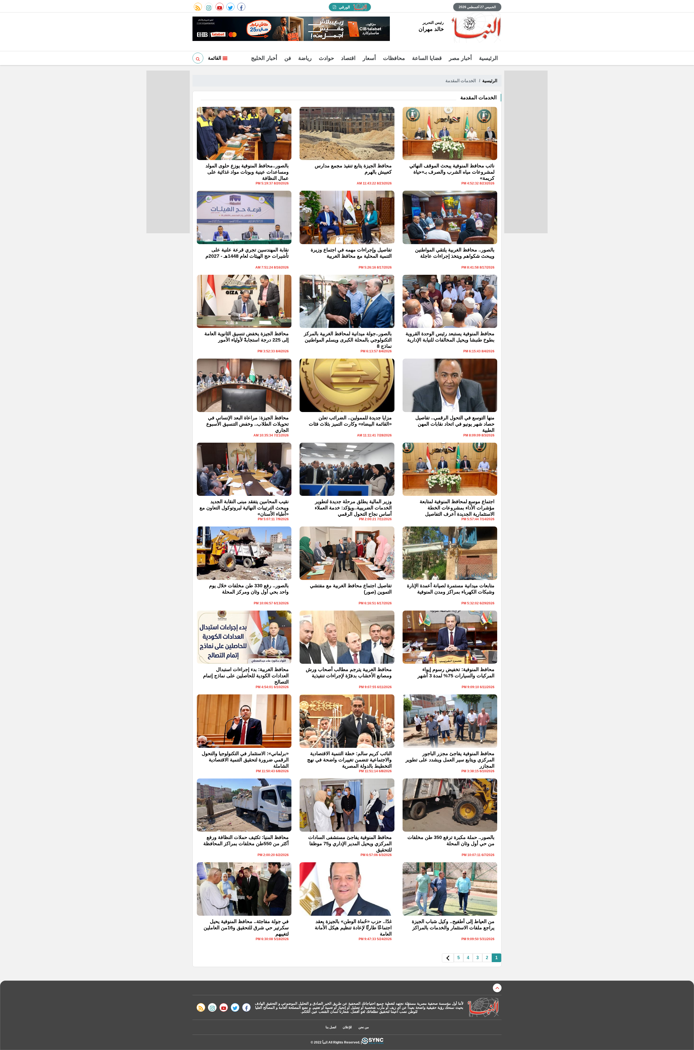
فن (287, 58)
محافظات (394, 58)
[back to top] (497, 988)
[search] (197, 58)
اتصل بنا (331, 1027)
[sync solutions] (372, 1042)
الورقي (344, 7)
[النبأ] (475, 28)
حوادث (326, 58)
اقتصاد (348, 58)
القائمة (215, 58)
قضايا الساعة (427, 58)
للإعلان (347, 1027)
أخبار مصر (460, 58)
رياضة (305, 58)
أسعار (369, 58)
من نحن (363, 1027)
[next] (448, 957)
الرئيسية (488, 58)
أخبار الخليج (264, 58)
